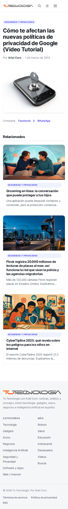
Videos (42, 457)
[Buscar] (39, 6)
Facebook (24, 120)
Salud (41, 431)
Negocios (9, 444)
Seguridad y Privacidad (19, 22)
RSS (5, 502)
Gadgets (8, 431)
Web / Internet (12, 474)
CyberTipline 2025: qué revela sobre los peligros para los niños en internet (33, 344)
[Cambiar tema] (47, 6)
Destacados (45, 450)
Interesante (45, 444)
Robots (42, 424)
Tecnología (10, 424)
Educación (44, 437)
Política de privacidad (44, 497)
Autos (6, 437)
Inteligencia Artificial (15, 450)
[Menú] (55, 6)
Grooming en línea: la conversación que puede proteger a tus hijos (32, 193)
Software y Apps (13, 468)
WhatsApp (43, 120)
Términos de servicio (15, 497)
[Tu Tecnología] (18, 6)
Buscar (42, 463)
